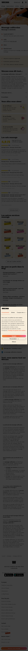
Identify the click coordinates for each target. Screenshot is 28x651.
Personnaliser (13, 338)
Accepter (14, 336)
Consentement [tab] (5, 312)
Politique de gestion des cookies (16, 330)
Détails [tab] (13, 312)
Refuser (14, 341)
